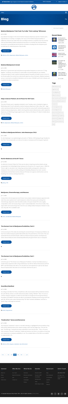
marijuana (54, 112)
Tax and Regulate (56, 92)
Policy (2, 375)
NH (53, 124)
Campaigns (26, 379)
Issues (2, 377)
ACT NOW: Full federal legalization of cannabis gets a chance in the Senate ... (62, 64)
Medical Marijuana (20, 55)
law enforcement (23, 344)
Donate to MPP (38, 372)
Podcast (48, 384)
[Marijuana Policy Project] (34, 9)
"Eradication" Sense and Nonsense (13, 320)
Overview (26, 372)
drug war (11, 344)
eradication (16, 344)
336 (8, 354)
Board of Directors (16, 375)
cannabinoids (9, 216)
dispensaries (12, 55)
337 (11, 354)
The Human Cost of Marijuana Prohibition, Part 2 (17, 226)
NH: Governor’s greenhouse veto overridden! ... (62, 39)
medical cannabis (56, 95)
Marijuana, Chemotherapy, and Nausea (15, 192)
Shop (36, 381)
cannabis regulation (56, 109)
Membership (38, 379)
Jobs (13, 377)
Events (47, 382)
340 (21, 354)
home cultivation (59, 121)
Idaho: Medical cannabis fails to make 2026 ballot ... (62, 74)
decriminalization (56, 98)
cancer (3, 216)
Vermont (61, 112)
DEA (8, 55)
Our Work (26, 377)
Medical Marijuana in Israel (10, 65)
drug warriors (9, 310)
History (25, 382)
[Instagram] (62, 394)
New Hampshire (62, 101)
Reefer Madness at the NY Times (12, 159)
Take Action (3, 379)
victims (26, 55)
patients (63, 98)
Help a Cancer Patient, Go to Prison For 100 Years (17, 99)
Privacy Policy (36, 393)
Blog (47, 372)
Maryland (54, 118)
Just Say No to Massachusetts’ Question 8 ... (62, 47)
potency (4, 182)
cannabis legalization (56, 106)
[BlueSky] (58, 394)
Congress (61, 115)
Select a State (62, 1)
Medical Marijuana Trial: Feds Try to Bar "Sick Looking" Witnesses (23, 31)
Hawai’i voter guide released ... (62, 54)
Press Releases (49, 375)
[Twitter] (55, 394)
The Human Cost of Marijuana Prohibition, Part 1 (17, 256)
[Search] (65, 28)
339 (18, 354)
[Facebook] (52, 394)
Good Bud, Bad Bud (7, 286)
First (3, 354)
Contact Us (14, 379)
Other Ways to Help (39, 384)
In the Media (49, 377)
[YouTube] (65, 394)
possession (61, 118)
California (4, 55)
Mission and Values (28, 375)
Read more (6, 51)
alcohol (3, 310)
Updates (48, 379)
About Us (3, 372)
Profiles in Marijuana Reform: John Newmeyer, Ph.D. (19, 132)
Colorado (54, 104)
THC (7, 182)
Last (27, 354)
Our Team (14, 372)
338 (15, 354)
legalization (55, 89)
